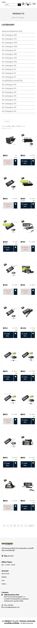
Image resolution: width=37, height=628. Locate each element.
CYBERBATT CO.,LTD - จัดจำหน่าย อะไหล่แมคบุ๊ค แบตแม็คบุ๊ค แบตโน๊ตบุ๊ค (19, 622)
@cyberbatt (10, 556)
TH (33, 4)
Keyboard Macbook (12, 31)
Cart (3, 580)
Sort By (6, 121)
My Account (5, 574)
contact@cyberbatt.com (11, 607)
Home (14, 17)
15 (5, 128)
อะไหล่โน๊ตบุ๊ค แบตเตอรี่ (12, 80)
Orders (4, 584)
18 (8, 128)
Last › (31, 525)
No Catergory (9, 35)
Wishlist (4, 577)
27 (10, 128)
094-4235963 (8, 605)
